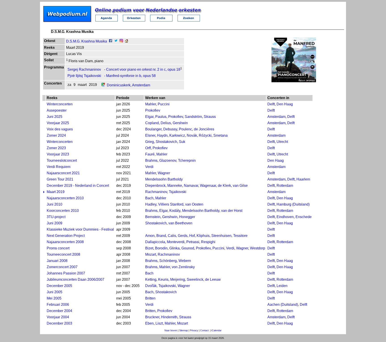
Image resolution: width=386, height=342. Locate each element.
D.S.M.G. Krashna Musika (86, 41)
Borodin (161, 248)
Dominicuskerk (118, 85)
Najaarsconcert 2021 (63, 173)
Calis (172, 236)
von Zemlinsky (183, 267)
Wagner (164, 173)
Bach (149, 198)
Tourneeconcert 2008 (63, 254)
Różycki (205, 135)
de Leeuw (213, 279)
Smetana (220, 135)
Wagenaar (208, 185)
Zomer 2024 (56, 135)
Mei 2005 (54, 298)
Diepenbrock (155, 185)
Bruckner (152, 317)
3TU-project (56, 217)
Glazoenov (167, 160)
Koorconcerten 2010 (63, 210)
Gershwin (180, 123)
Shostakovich (166, 142)
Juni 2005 (54, 292)
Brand (161, 236)
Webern (184, 261)
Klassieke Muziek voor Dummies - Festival (80, 229)
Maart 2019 (56, 192)
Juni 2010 (54, 204)
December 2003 (59, 323)
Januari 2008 (57, 261)
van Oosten (194, 204)
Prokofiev (152, 110)
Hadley (150, 204)
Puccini (164, 104)
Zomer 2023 (56, 148)
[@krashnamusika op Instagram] (121, 41)
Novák (192, 135)
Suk (182, 142)
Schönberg (168, 261)
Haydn (162, 135)
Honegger (187, 217)
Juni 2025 (54, 117)
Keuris (163, 279)
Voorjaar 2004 (58, 317)
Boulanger (153, 129)
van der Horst (231, 210)
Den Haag (285, 104)
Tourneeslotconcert (62, 160)
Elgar (149, 117)
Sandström (193, 117)
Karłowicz (177, 135)
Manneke (174, 185)
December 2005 (59, 286)
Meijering (177, 279)
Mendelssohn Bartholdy (164, 179)
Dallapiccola (155, 242)
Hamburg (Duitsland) (293, 204)
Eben (149, 323)
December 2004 (59, 311)
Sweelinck (195, 279)
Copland (152, 123)
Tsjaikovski (177, 192)
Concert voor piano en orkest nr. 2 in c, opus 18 (143, 69)
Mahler (150, 104)
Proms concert (58, 248)
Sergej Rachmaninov (84, 69)
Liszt (159, 323)
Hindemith (169, 317)
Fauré (150, 154)
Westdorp (257, 248)
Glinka (174, 248)
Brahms (151, 160)
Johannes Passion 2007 (66, 273)
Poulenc (185, 129)
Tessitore (240, 236)
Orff (148, 148)
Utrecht (282, 142)
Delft (271, 104)
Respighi (208, 242)
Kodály (174, 210)
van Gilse (240, 185)
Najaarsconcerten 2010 (65, 198)
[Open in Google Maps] (103, 85)
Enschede (304, 217)
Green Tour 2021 (60, 179)
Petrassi (192, 242)
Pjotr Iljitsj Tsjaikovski (84, 76)
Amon (150, 236)
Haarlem (303, 179)
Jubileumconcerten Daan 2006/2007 (75, 279)
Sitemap (183, 330)
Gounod (187, 248)
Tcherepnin (187, 160)
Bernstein (152, 217)
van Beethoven (180, 223)
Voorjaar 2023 (58, 154)
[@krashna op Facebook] (110, 41)
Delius (166, 123)
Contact (204, 330)
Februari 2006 (58, 304)
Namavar (191, 185)
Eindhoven (285, 217)
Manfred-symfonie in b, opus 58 (131, 76)
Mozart (150, 254)
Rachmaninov (156, 192)
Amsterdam (141, 85)
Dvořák (151, 286)
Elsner (150, 135)
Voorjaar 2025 (58, 123)
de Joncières (204, 129)
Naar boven (170, 330)
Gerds (182, 236)
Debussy (170, 129)
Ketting (150, 279)
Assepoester (57, 110)
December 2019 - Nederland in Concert (78, 185)
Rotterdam (285, 185)
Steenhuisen (221, 236)
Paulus (160, 117)
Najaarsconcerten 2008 (65, 242)
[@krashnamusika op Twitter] (116, 41)
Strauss (210, 117)
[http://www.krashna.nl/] (126, 41)
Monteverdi (176, 242)
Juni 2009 (54, 223)
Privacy (194, 330)
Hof (192, 236)
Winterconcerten (60, 104)
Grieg (149, 142)
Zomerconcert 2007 (62, 267)
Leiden (282, 286)
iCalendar (216, 330)
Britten (150, 298)
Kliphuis (203, 236)
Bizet (149, 248)
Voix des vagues (60, 129)
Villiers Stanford (170, 204)
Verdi (149, 167)
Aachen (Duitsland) (282, 304)
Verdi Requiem (58, 167)
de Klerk (224, 185)
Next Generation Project (66, 236)
